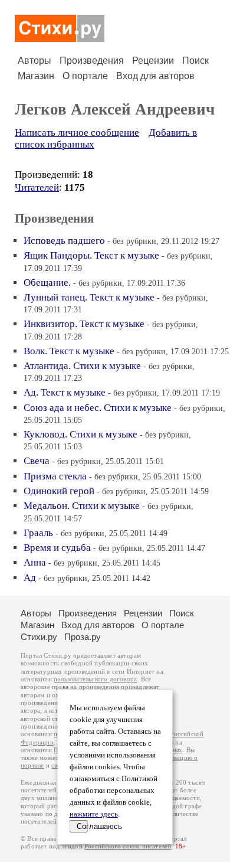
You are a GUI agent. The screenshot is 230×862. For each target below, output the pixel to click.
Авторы (34, 60)
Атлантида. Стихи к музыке (82, 365)
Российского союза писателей (127, 846)
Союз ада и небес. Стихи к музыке (98, 407)
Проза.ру (82, 637)
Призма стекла (55, 476)
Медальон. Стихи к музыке (82, 505)
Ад (30, 577)
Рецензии (153, 60)
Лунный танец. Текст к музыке (89, 297)
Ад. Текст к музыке (65, 392)
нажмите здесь (94, 814)
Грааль (38, 532)
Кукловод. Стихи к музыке (80, 434)
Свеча (37, 460)
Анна (35, 562)
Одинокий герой (59, 491)
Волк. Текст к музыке (69, 351)
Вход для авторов (155, 76)
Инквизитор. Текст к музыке (84, 323)
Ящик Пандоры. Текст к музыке (91, 255)
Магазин (36, 76)
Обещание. (47, 282)
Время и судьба (57, 547)
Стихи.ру (39, 637)
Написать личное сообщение (77, 132)
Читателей (37, 187)
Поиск (195, 60)
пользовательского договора (95, 679)
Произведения (92, 60)
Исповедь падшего (64, 240)
